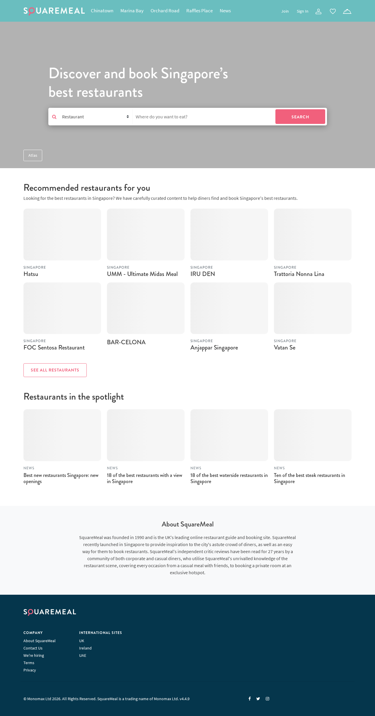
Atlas (32, 155)
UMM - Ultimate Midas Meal (142, 274)
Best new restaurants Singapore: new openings (60, 478)
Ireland (85, 648)
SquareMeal (54, 11)
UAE (82, 655)
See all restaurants (55, 370)
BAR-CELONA (126, 342)
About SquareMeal (39, 640)
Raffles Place (199, 10)
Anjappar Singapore (214, 347)
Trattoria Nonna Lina (299, 274)
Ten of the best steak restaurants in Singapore (309, 478)
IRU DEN (202, 274)
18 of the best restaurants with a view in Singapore (144, 478)
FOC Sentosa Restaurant (54, 347)
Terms (28, 662)
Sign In (302, 11)
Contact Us (32, 648)
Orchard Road (165, 10)
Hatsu (30, 274)
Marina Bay (132, 10)
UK (81, 640)
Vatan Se (284, 347)
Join (285, 11)
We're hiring (33, 655)
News (225, 10)
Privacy (29, 670)
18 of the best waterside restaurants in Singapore (229, 478)
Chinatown (102, 10)
